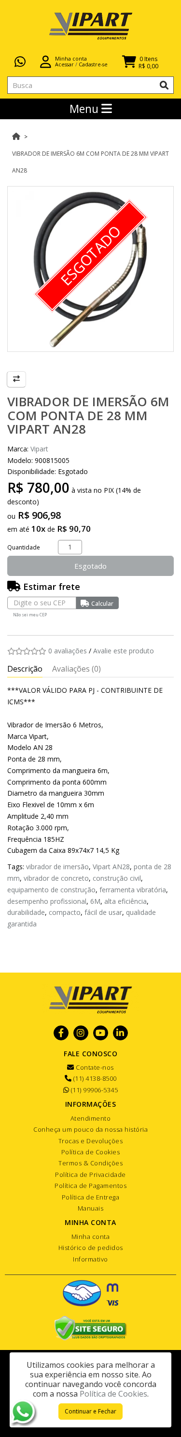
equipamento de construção (51, 889)
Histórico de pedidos (90, 1247)
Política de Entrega (91, 1197)
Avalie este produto (123, 650)
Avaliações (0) (76, 668)
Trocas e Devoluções (90, 1141)
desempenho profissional (46, 901)
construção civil (117, 878)
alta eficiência (125, 901)
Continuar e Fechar (90, 1411)
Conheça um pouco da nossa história (90, 1129)
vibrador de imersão (57, 866)
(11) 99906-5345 (93, 1090)
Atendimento (90, 1118)
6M (95, 901)
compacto (65, 912)
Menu (85, 108)
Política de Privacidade (90, 1174)
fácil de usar (103, 912)
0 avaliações (67, 650)
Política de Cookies (90, 1152)
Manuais (91, 1208)
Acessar (64, 64)
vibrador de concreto (56, 878)
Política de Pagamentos (90, 1185)
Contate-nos (94, 1067)
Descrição (24, 668)
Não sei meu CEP (30, 614)
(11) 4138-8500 (94, 1078)
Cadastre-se (93, 64)
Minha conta (90, 1236)
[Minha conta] (45, 60)
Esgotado (90, 566)
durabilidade (26, 912)
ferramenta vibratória (132, 889)
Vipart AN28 (111, 866)
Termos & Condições (90, 1163)
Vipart (39, 448)
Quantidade (23, 547)
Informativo (90, 1259)
